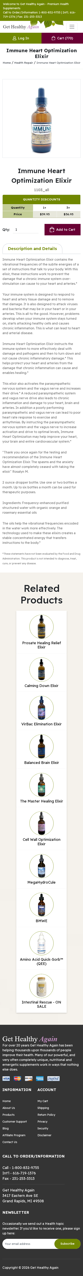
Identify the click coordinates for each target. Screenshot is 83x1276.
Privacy (42, 1121)
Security (42, 1128)
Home (7, 62)
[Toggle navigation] (72, 27)
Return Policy (46, 1115)
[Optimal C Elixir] (41, 118)
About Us (8, 1108)
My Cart (42, 1101)
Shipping (43, 1108)
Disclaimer (44, 1135)
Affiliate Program (13, 1135)
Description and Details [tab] (32, 248)
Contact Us (9, 1142)
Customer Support (14, 1121)
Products (8, 1115)
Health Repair (23, 62)
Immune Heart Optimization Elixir (58, 62)
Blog (5, 1128)
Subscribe (67, 1243)
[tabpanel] (41, 411)
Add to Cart (65, 230)
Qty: (6, 229)
